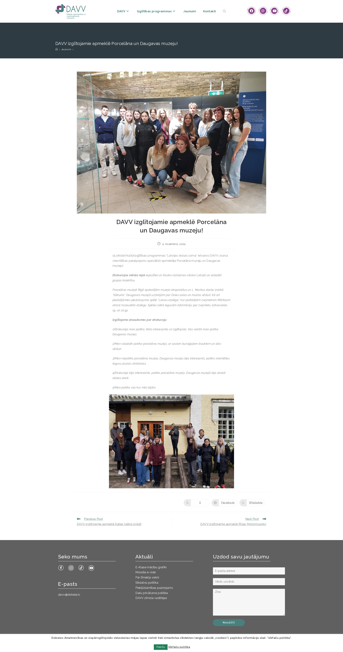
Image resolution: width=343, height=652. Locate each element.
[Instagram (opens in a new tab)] (263, 11)
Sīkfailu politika (179, 647)
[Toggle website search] (224, 11)
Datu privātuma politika (151, 593)
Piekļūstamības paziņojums (154, 588)
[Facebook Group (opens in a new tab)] (251, 11)
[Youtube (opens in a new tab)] (274, 11)
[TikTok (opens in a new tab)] (286, 11)
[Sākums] (56, 49)
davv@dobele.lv (69, 594)
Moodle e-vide (145, 572)
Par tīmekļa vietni (147, 577)
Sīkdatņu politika (146, 582)
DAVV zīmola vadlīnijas (151, 598)
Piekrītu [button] (160, 647)
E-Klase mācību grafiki (150, 567)
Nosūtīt (229, 622)
